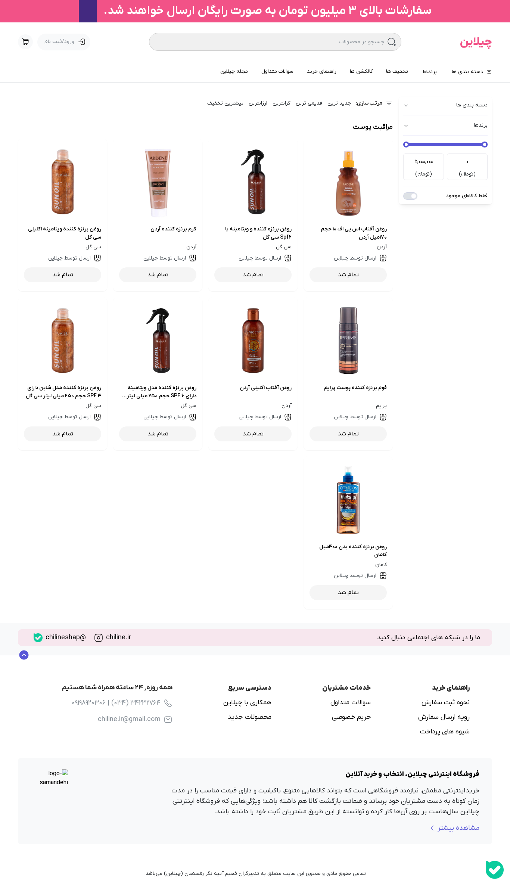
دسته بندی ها (467, 71)
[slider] (485, 145)
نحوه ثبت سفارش (446, 702)
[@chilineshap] (38, 638)
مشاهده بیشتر (458, 828)
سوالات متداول (350, 702)
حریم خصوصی (351, 717)
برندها (430, 71)
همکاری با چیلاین (247, 702)
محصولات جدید (249, 717)
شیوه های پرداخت (445, 731)
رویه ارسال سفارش (444, 717)
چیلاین (476, 42)
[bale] (494, 870)
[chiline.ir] (98, 638)
